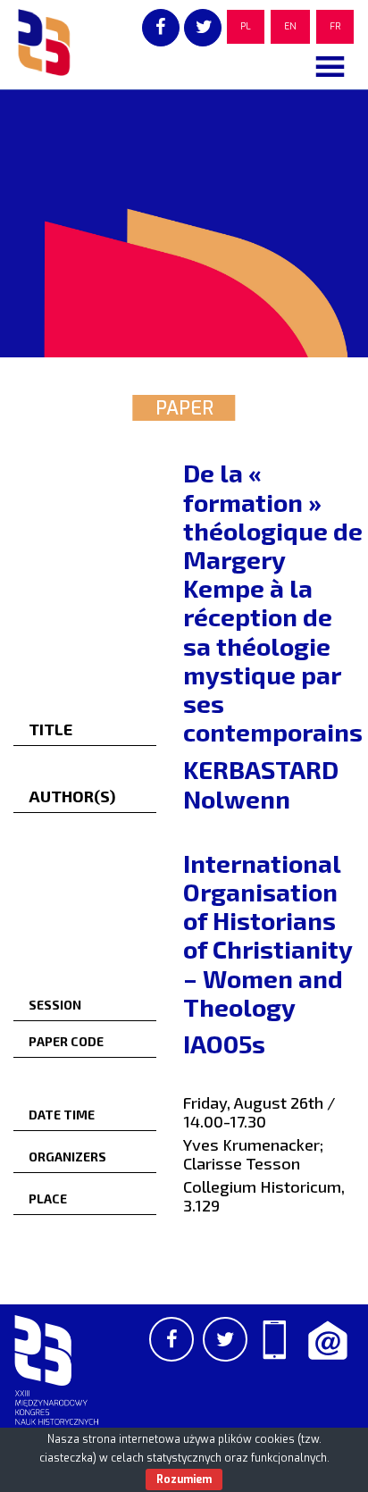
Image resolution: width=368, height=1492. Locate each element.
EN (290, 26)
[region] (184, 223)
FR (335, 26)
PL (245, 26)
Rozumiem (184, 1479)
